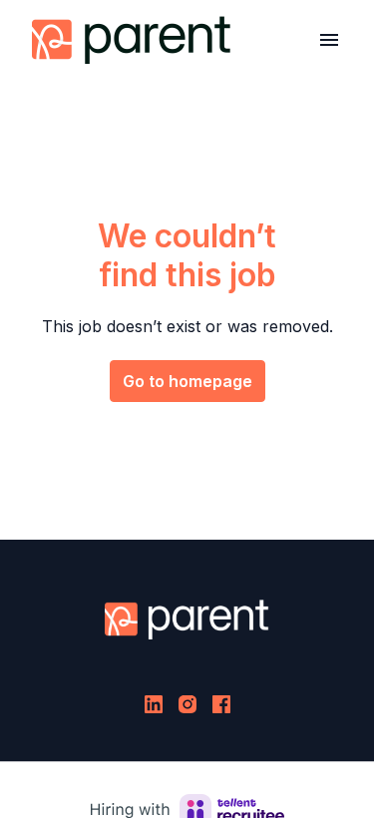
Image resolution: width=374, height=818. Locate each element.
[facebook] (221, 704)
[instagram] (187, 704)
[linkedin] (154, 704)
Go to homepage (187, 381)
